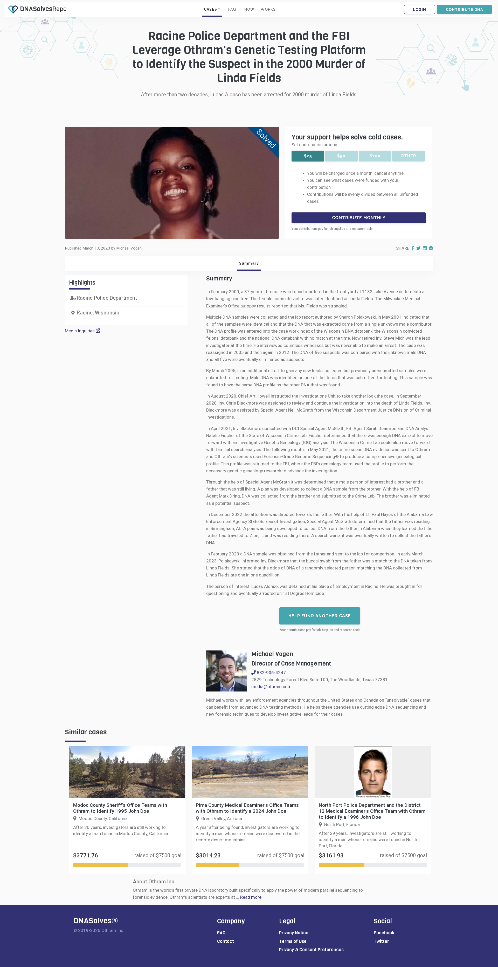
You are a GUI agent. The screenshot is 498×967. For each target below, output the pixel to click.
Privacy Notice (293, 933)
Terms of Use (293, 941)
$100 (375, 155)
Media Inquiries (80, 330)
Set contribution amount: (316, 144)
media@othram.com (271, 686)
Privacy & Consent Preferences (311, 950)
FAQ (232, 9)
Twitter (381, 941)
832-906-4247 (271, 672)
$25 (308, 155)
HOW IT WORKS (260, 9)
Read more (250, 897)
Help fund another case (319, 615)
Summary (249, 263)
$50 (341, 155)
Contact (225, 941)
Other (408, 155)
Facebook (384, 933)
